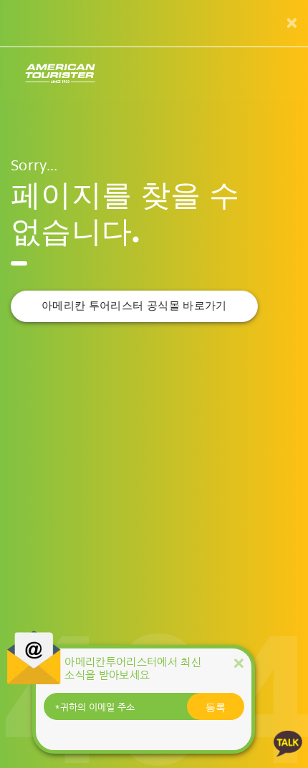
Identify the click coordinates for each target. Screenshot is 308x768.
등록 (216, 706)
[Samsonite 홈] (60, 74)
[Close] (239, 663)
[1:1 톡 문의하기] (288, 743)
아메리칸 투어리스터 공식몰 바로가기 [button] (134, 306)
